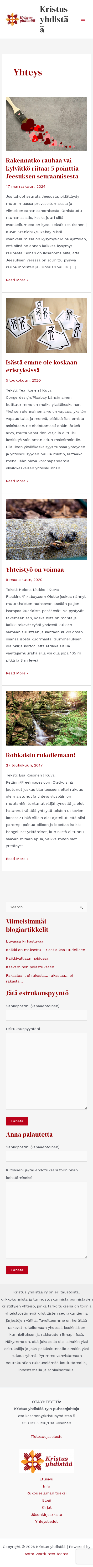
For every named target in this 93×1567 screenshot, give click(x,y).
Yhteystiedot (46, 1521)
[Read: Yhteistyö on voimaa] (46, 529)
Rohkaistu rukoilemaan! (40, 755)
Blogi (46, 1500)
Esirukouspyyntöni (23, 1029)
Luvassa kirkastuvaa (24, 941)
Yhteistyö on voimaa (35, 569)
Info (46, 1486)
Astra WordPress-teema (46, 1554)
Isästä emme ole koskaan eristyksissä (41, 366)
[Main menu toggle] (83, 19)
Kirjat (47, 1507)
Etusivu (46, 1479)
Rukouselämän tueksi (46, 1493)
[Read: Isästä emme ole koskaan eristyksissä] (46, 325)
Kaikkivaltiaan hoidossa (27, 958)
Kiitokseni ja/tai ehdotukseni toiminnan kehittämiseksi (42, 1174)
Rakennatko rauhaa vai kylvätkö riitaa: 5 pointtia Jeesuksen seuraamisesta (42, 168)
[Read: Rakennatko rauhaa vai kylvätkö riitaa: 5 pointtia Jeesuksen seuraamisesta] (46, 123)
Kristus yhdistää (54, 19)
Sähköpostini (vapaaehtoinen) (32, 1006)
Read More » (17, 280)
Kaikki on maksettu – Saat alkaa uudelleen (45, 950)
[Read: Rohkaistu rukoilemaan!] (46, 718)
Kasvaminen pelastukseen (30, 967)
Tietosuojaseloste (46, 1436)
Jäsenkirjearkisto (46, 1514)
